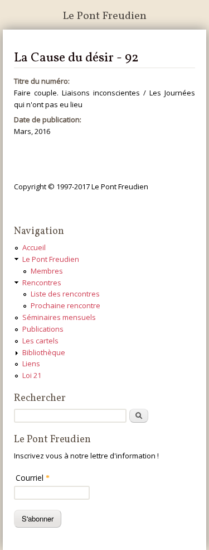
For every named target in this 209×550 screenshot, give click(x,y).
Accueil (34, 247)
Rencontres (41, 283)
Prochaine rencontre (65, 305)
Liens (31, 363)
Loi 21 (31, 375)
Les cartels (40, 341)
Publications (43, 329)
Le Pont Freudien (104, 16)
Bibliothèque (43, 352)
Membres (47, 271)
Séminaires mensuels (59, 317)
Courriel (33, 477)
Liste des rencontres (65, 294)
